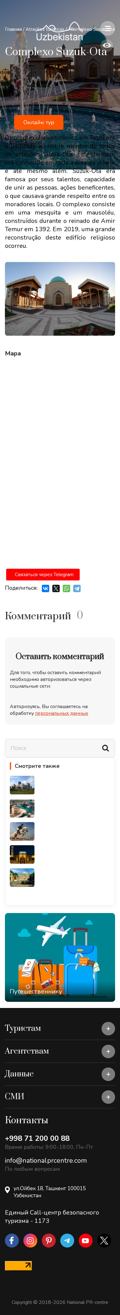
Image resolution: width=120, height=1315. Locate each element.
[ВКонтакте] (45, 588)
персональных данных (61, 713)
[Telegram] (77, 588)
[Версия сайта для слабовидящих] (107, 45)
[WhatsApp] (66, 588)
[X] (56, 588)
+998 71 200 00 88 (37, 1138)
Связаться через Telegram (44, 574)
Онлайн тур (38, 122)
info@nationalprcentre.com (46, 1160)
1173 (41, 1221)
